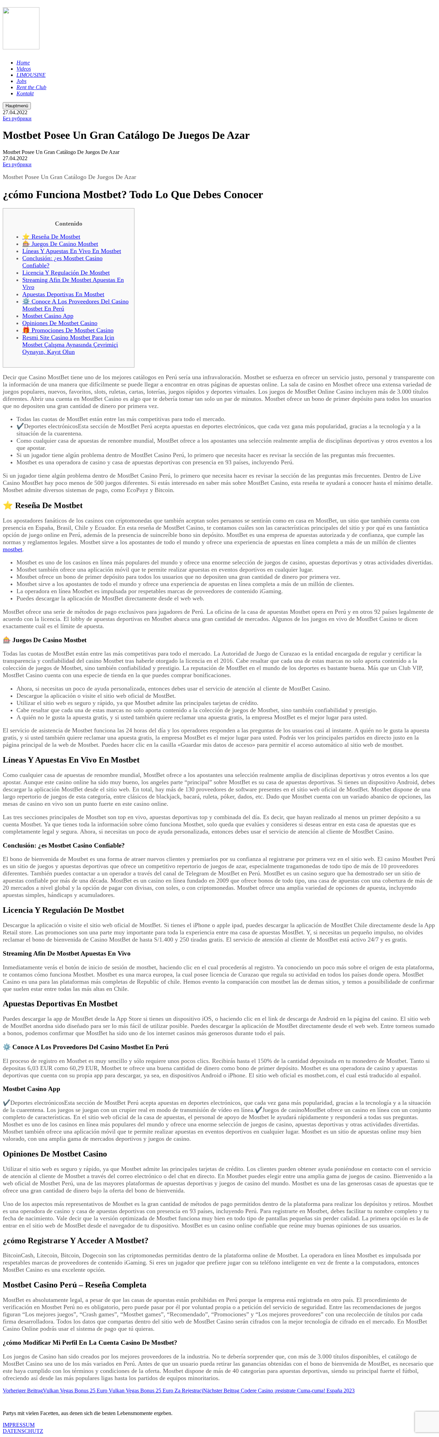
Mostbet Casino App (47, 315)
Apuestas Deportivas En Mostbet (63, 294)
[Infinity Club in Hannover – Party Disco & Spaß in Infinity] (21, 45)
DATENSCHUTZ (23, 1431)
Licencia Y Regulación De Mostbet (66, 272)
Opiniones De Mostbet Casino (59, 323)
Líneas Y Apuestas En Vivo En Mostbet (71, 251)
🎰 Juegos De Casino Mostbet (60, 243)
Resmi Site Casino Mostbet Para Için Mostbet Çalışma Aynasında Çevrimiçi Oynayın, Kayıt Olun (70, 344)
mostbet (12, 549)
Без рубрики (17, 118)
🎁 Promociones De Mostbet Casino (68, 330)
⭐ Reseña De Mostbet (51, 236)
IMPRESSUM (19, 1425)
